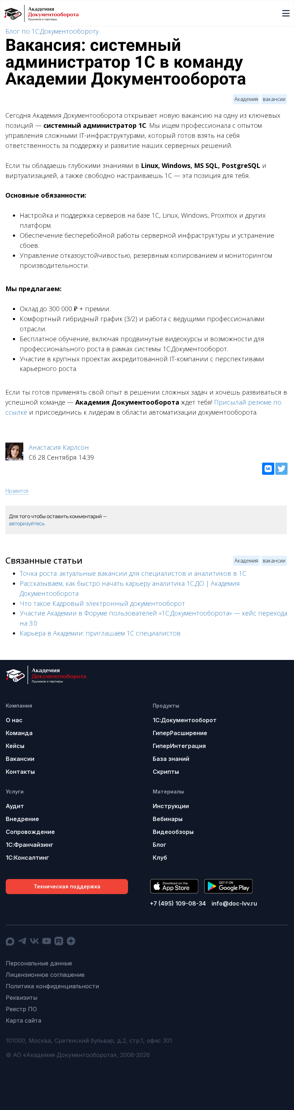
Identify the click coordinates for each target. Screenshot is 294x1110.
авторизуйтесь (26, 523)
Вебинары (167, 818)
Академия (246, 99)
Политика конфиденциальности (52, 986)
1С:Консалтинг (27, 857)
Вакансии (20, 758)
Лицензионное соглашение (45, 974)
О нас (14, 720)
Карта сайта (23, 1020)
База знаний (171, 758)
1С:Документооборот (185, 720)
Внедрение (22, 818)
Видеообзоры (173, 831)
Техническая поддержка (67, 886)
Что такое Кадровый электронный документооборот (102, 603)
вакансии (274, 99)
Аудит (15, 806)
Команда (19, 733)
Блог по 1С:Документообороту (52, 31)
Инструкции (171, 806)
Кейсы (15, 745)
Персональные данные (39, 963)
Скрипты (166, 771)
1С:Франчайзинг (29, 844)
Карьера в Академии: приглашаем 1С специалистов (100, 633)
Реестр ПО (21, 1009)
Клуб (160, 857)
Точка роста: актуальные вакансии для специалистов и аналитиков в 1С (133, 573)
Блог (159, 844)
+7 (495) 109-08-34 (178, 903)
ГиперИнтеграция (179, 745)
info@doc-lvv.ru (234, 903)
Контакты (20, 771)
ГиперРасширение (180, 733)
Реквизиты (21, 997)
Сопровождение (30, 831)
